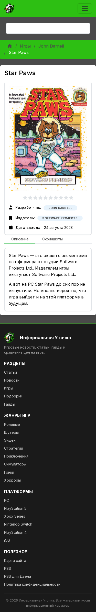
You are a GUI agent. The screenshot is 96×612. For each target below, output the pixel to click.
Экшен (10, 440)
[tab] (19, 239)
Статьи (10, 372)
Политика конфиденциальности (32, 584)
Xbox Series (14, 516)
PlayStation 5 (15, 508)
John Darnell (51, 46)
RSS (7, 568)
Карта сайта (15, 560)
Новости (11, 380)
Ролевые (12, 424)
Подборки (13, 396)
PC (6, 500)
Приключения (16, 456)
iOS (7, 540)
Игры (25, 46)
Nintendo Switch (18, 524)
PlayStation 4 (15, 532)
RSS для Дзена (17, 576)
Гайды (9, 404)
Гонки (9, 472)
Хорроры (12, 480)
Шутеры (11, 432)
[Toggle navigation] (85, 8)
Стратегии (13, 448)
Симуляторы (15, 464)
